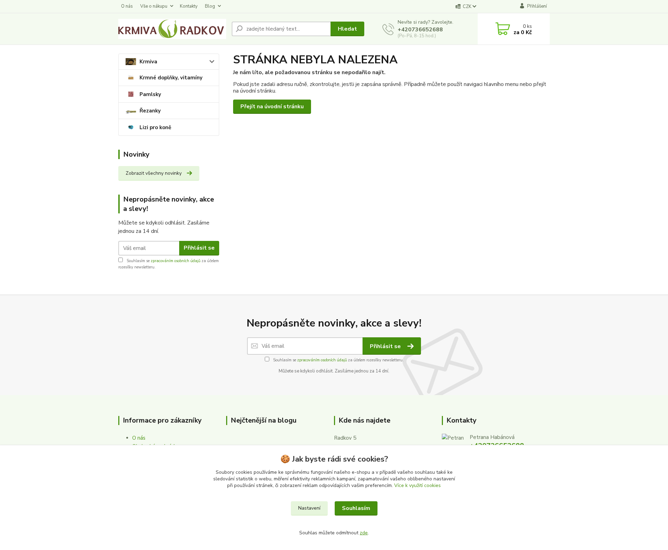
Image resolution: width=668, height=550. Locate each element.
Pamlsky (150, 94)
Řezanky (150, 110)
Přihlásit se (199, 248)
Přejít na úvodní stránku (272, 106)
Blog (210, 6)
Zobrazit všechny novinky (154, 173)
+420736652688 (420, 29)
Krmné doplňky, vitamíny (171, 77)
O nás (127, 6)
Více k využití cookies (417, 485)
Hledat (347, 29)
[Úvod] (172, 29)
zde (364, 532)
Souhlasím (356, 508)
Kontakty (189, 6)
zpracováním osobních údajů (175, 261)
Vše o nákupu (153, 6)
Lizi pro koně (155, 127)
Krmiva (148, 61)
